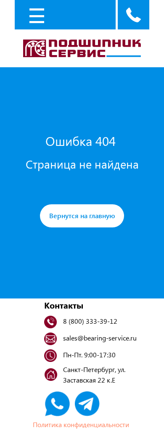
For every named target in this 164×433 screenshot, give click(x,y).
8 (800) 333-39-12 (90, 321)
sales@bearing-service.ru (100, 337)
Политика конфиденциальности (81, 424)
